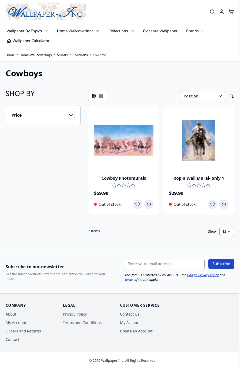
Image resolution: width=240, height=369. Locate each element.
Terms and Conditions (82, 322)
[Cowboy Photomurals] (124, 140)
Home (10, 55)
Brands (192, 31)
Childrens (80, 55)
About (11, 314)
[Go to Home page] (46, 11)
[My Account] (222, 11)
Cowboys (100, 55)
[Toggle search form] (212, 11)
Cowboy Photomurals (123, 178)
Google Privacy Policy (203, 275)
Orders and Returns (23, 331)
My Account (16, 322)
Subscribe (221, 263)
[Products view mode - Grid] (94, 96)
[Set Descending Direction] (231, 96)
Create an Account (136, 331)
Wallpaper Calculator (31, 40)
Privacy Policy (75, 314)
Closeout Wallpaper (160, 31)
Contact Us (129, 314)
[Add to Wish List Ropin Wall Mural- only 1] (212, 204)
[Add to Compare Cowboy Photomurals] (149, 204)
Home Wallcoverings (75, 31)
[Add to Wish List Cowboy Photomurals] (137, 204)
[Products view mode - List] (101, 96)
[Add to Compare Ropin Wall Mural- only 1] (224, 204)
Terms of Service (136, 279)
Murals (62, 55)
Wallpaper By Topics (24, 31)
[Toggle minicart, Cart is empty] (231, 11)
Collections (118, 31)
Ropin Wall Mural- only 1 (198, 178)
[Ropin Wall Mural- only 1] (199, 140)
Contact (12, 339)
